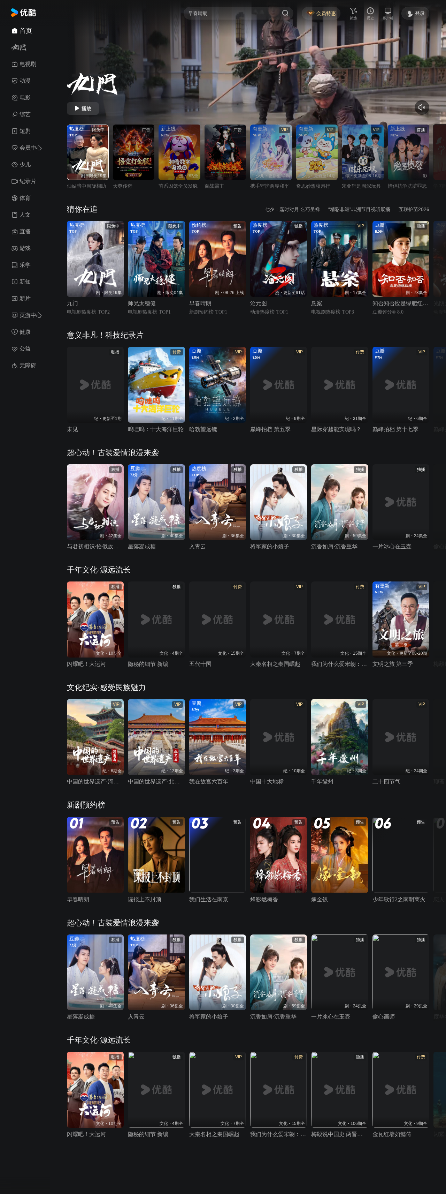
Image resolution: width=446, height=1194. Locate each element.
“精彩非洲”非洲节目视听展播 (359, 209)
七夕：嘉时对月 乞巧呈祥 (292, 209)
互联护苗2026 (414, 209)
